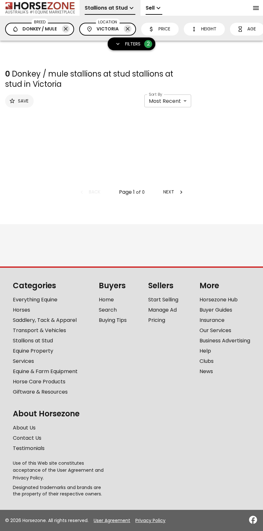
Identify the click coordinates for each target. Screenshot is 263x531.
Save (23, 101)
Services (23, 361)
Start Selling (163, 299)
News (206, 371)
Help (205, 351)
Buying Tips (113, 320)
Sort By (155, 94)
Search (108, 310)
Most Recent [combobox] (165, 101)
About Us (24, 427)
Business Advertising (224, 340)
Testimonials (29, 448)
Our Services (215, 330)
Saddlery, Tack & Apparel (45, 320)
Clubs (206, 361)
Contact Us (27, 438)
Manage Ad (162, 310)
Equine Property (33, 351)
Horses (21, 310)
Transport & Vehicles (39, 330)
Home (106, 299)
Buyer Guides (215, 310)
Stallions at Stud (33, 340)
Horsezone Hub (218, 299)
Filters (137, 43)
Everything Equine (35, 299)
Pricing (156, 320)
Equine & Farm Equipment (45, 371)
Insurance (212, 320)
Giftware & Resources (40, 392)
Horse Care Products (39, 381)
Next (168, 192)
